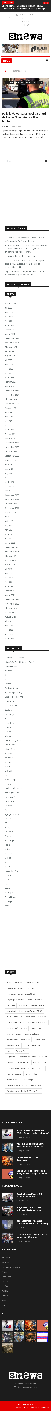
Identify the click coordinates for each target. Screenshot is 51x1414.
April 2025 (9, 373)
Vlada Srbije (28, 1079)
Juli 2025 (8, 360)
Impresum (25, 18)
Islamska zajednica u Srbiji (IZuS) (33, 1022)
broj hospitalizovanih (15, 999)
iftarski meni (12, 1022)
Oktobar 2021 (11, 556)
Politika (8, 818)
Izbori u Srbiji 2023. (13, 744)
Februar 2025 (10, 382)
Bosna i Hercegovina (14, 697)
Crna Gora (9, 701)
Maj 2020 (9, 630)
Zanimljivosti (10, 897)
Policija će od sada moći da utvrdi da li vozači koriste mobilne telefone (24, 117)
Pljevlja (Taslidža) (12, 814)
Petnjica (8, 805)
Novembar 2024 (12, 395)
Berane (8, 683)
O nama (12, 18)
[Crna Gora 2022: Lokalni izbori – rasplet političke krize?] (8, 1238)
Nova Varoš (10, 797)
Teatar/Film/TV (11, 871)
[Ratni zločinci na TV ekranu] (30, 1341)
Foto (7, 718)
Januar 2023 (10, 490)
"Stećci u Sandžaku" (13, 666)
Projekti (8, 836)
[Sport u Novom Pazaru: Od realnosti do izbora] (8, 1198)
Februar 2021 (10, 590)
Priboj (7, 827)
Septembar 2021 (12, 560)
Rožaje (8, 849)
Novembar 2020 (12, 603)
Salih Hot (43, 1057)
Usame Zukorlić (13, 1079)
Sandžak (8, 853)
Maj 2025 (9, 368)
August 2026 (10, 303)
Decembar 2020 (12, 599)
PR (6, 823)
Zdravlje (8, 901)
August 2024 (10, 408)
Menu (7, 61)
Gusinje (8, 731)
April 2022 (9, 529)
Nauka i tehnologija (14, 788)
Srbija (40, 82)
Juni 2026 (9, 312)
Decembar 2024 (12, 390)
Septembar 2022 (12, 508)
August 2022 (10, 512)
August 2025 (10, 355)
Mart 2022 (9, 534)
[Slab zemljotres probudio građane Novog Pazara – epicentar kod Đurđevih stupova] (42, 1341)
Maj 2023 (9, 473)
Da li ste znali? (11, 705)
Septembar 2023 (12, 456)
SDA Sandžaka (23, 1062)
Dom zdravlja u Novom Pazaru (31, 1005)
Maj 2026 (9, 316)
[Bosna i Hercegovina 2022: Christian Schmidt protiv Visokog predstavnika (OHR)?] (8, 1225)
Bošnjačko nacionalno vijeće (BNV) (21, 994)
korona (24, 1028)
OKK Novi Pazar (13, 1045)
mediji (18, 1034)
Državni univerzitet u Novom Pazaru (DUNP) (24, 1011)
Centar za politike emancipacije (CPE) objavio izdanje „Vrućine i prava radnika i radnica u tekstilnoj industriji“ (24, 263)
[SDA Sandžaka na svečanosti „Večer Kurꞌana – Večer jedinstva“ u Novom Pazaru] (8, 1134)
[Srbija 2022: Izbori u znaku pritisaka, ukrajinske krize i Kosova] (8, 1211)
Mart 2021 (9, 586)
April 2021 (9, 582)
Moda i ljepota (11, 779)
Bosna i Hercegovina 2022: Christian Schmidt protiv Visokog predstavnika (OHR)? (32, 1223)
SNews (5, 126)
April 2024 (9, 425)
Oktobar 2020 (11, 608)
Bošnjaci (30, 988)
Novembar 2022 (12, 499)
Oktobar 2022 (11, 503)
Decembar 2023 (12, 442)
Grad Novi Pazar (28, 1017)
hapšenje (42, 1017)
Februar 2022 (10, 538)
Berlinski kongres (12, 688)
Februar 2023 (10, 486)
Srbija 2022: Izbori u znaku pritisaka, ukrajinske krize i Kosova (29, 1210)
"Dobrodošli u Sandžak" (15, 657)
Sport (7, 862)
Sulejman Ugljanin (14, 1074)
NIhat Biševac (12, 1039)
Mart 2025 (9, 377)
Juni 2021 (9, 573)
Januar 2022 (10, 543)
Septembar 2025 (12, 351)
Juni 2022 (9, 521)
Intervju (8, 736)
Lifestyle (8, 775)
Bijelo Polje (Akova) (13, 692)
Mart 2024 (9, 429)
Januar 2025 (10, 386)
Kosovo (10, 1034)
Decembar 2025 (12, 338)
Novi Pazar (9, 801)
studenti (40, 1068)
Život (7, 905)
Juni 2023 (9, 469)
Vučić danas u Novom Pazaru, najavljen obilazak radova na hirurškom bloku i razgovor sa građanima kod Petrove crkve (26, 248)
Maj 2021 (9, 577)
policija (26, 1045)
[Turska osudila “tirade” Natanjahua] (8, 1161)
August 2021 (10, 564)
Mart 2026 (9, 325)
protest (10, 1051)
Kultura (8, 766)
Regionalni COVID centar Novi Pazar (21, 1057)
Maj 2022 (9, 525)
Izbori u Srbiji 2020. (13, 740)
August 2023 (10, 460)
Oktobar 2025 (11, 347)
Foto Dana (9, 723)
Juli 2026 (8, 308)
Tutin (7, 879)
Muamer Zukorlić (32, 1034)
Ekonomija (9, 714)
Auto (7, 679)
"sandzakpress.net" (15, 982)
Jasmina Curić (12, 1028)
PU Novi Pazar (22, 1051)
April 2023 (9, 477)
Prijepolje (9, 831)
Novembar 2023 (12, 447)
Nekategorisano (12, 792)
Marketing (38, 18)
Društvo (19, 82)
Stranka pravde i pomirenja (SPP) (20, 1068)
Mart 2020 (9, 638)
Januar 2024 (10, 438)
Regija (7, 844)
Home (4, 70)
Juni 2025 (9, 364)
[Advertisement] (25, 195)
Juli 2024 (8, 412)
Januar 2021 (10, 595)
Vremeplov (9, 892)
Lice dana (9, 770)
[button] (44, 3)
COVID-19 (39, 999)
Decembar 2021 (12, 547)
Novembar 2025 (12, 342)
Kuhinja (8, 762)
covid (29, 999)
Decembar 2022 (12, 495)
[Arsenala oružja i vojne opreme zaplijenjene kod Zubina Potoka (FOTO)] (19, 1341)
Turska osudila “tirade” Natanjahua (20, 256)
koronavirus (36, 1028)
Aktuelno (9, 82)
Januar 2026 (10, 334)
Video (7, 888)
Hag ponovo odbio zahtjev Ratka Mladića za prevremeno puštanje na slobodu (24, 273)
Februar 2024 (10, 434)
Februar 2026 (10, 329)
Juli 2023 (8, 464)
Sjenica (8, 858)
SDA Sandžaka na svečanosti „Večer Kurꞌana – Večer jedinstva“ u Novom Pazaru (25, 239)
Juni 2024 (9, 416)
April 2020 (9, 634)
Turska (8, 875)
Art (6, 675)
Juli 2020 (8, 621)
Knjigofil (8, 753)
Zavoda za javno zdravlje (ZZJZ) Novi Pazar (24, 1085)
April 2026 (9, 321)
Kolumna (9, 757)
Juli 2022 (8, 516)
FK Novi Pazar (12, 1017)
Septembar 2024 (12, 403)
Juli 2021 (8, 569)
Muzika (8, 784)
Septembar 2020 (12, 612)
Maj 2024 (9, 421)
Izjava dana (10, 749)
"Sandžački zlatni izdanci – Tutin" (19, 662)
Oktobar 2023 (11, 451)
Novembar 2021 (12, 551)
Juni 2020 (9, 625)
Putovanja (30, 82)
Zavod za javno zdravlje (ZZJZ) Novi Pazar (24, 1091)
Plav (6, 810)
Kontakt (25, 21)
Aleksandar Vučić (34, 982)
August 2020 (10, 617)
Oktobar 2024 (11, 399)
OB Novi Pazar (39, 1039)
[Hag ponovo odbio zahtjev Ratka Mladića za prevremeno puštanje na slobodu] (7, 1341)
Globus (8, 727)
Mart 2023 (9, 482)
